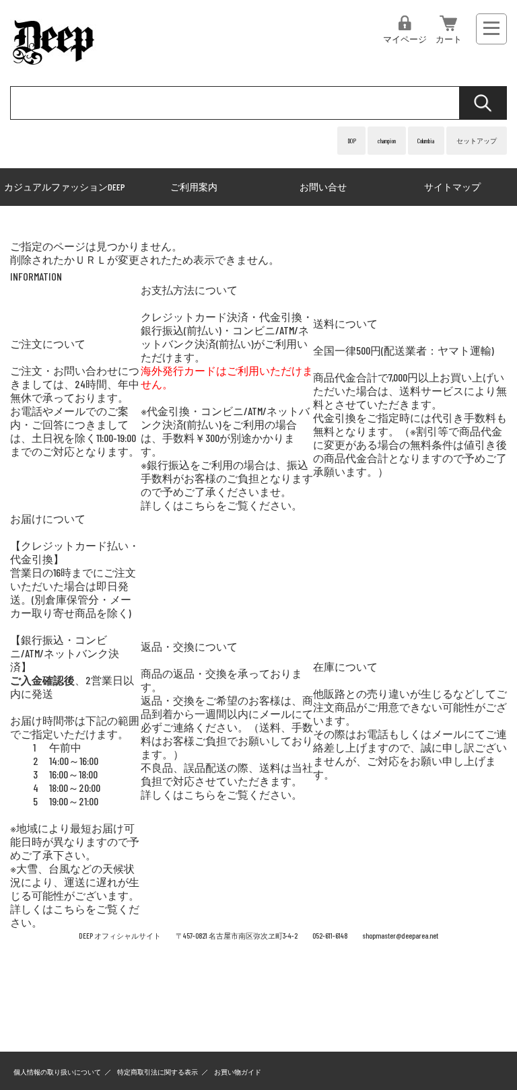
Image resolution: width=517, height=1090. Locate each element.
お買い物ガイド (237, 1072)
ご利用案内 (193, 186)
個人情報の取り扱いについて (57, 1072)
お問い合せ (323, 186)
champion (387, 141)
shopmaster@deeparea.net (400, 935)
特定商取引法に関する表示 (157, 1072)
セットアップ (476, 141)
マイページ (405, 39)
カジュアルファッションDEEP (64, 186)
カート (449, 39)
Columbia (425, 141)
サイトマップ (452, 186)
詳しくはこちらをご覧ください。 (221, 505)
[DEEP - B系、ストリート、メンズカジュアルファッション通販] (54, 65)
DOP (351, 141)
